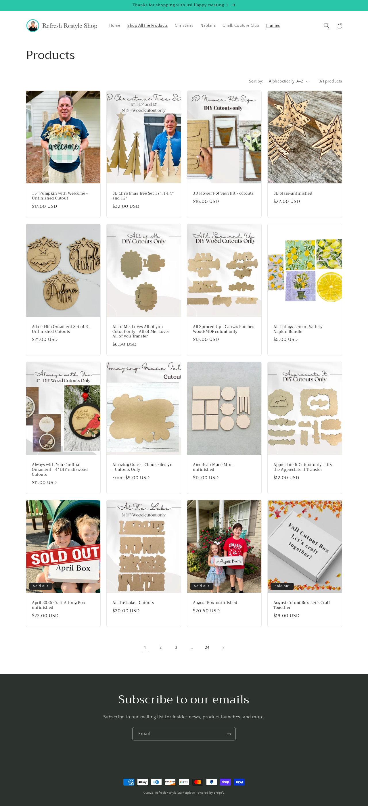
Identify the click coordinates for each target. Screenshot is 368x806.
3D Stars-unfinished (292, 193)
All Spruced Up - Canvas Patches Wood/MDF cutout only (223, 329)
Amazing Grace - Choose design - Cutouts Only (142, 467)
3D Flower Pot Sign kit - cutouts (223, 193)
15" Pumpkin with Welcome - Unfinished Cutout (60, 196)
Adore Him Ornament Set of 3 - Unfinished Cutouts (61, 329)
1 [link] (145, 647)
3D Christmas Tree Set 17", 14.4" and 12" (143, 196)
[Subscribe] (229, 733)
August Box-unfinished (215, 602)
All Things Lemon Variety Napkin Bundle (297, 329)
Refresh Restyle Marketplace (175, 793)
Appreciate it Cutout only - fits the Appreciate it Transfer (302, 467)
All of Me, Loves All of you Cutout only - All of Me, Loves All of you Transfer (141, 332)
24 (207, 647)
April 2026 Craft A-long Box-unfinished (59, 605)
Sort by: (256, 81)
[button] (326, 25)
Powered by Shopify (210, 793)
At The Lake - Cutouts (133, 602)
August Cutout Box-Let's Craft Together (301, 605)
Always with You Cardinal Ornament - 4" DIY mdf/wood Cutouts (60, 470)
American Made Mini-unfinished (213, 467)
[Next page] (222, 648)
